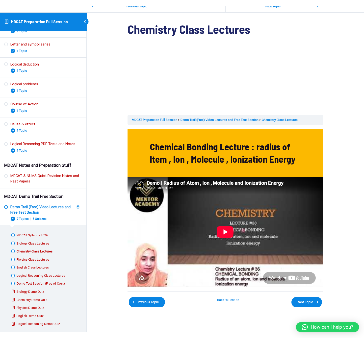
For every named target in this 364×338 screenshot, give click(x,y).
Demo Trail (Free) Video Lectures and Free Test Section (220, 120)
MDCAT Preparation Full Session (39, 21)
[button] (327, 327)
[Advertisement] (225, 78)
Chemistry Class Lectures (280, 120)
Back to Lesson (228, 300)
